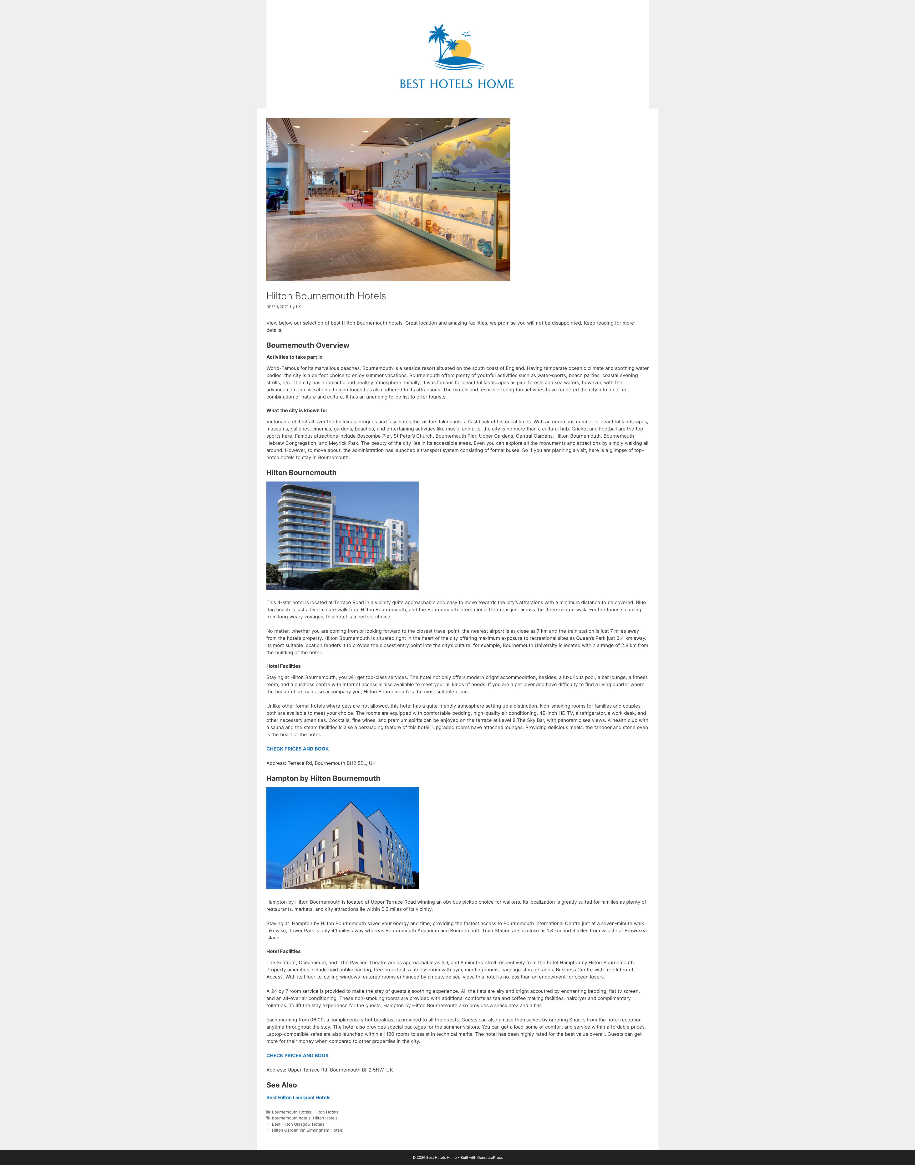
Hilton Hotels (326, 1112)
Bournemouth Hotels (291, 1112)
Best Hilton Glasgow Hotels (298, 1124)
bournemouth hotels (291, 1118)
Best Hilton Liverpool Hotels (298, 1097)
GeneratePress (490, 1157)
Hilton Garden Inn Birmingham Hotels (307, 1130)
